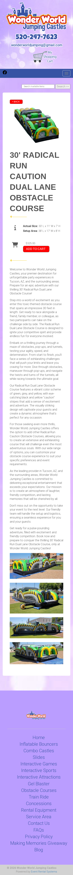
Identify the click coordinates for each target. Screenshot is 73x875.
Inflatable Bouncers (38, 744)
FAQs (38, 830)
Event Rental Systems (44, 871)
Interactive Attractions (39, 777)
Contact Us (39, 823)
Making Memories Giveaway (38, 843)
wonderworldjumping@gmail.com (36, 45)
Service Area (38, 816)
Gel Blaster (39, 783)
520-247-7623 (36, 38)
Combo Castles (38, 750)
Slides (39, 757)
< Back (16, 102)
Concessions (39, 803)
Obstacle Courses (39, 790)
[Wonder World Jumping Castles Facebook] (5, 73)
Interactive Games (38, 763)
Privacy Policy (39, 836)
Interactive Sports (38, 770)
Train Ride (39, 797)
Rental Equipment (38, 810)
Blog (38, 849)
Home (39, 737)
